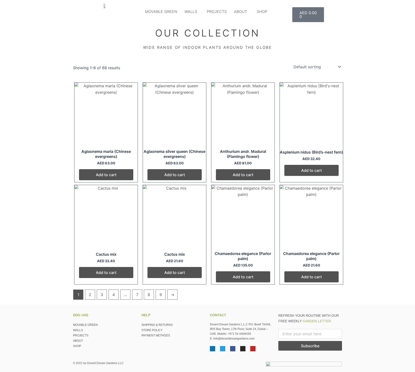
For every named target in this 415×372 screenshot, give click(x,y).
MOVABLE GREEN (161, 11)
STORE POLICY (152, 330)
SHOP (262, 11)
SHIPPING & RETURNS (157, 325)
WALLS (190, 11)
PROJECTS (217, 11)
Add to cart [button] (106, 174)
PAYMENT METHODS (155, 335)
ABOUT (240, 11)
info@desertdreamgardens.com (234, 338)
